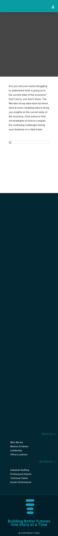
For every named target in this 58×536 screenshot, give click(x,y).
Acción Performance (20, 482)
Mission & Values (19, 446)
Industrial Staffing (19, 470)
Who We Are (16, 442)
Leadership (16, 450)
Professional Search (20, 474)
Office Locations (19, 454)
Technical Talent (19, 478)
